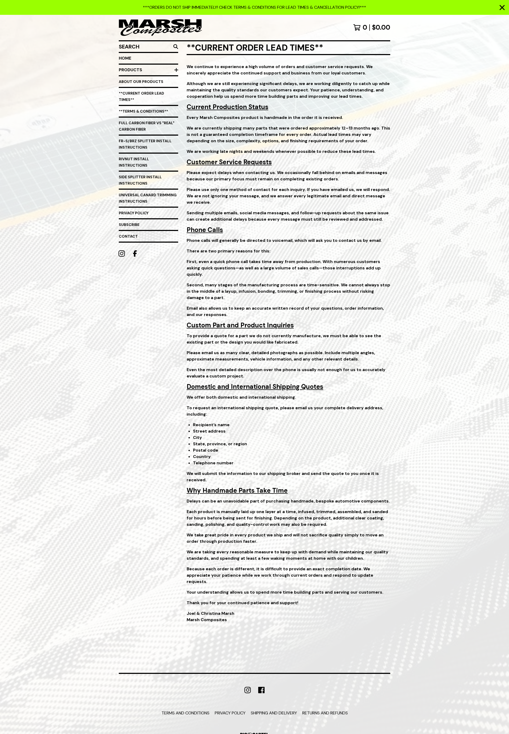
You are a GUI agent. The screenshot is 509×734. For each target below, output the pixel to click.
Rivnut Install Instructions (134, 162)
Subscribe (129, 224)
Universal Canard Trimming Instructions (148, 198)
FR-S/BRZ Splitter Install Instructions (145, 144)
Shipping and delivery (274, 713)
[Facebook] (135, 253)
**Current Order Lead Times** (141, 96)
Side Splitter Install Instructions (140, 180)
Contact (128, 236)
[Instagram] (121, 253)
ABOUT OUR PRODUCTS (141, 81)
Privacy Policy (133, 213)
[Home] (160, 27)
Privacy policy (230, 713)
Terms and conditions (185, 713)
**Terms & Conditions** (143, 111)
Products (130, 70)
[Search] (175, 46)
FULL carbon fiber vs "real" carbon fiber (146, 126)
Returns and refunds (325, 713)
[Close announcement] (502, 7)
